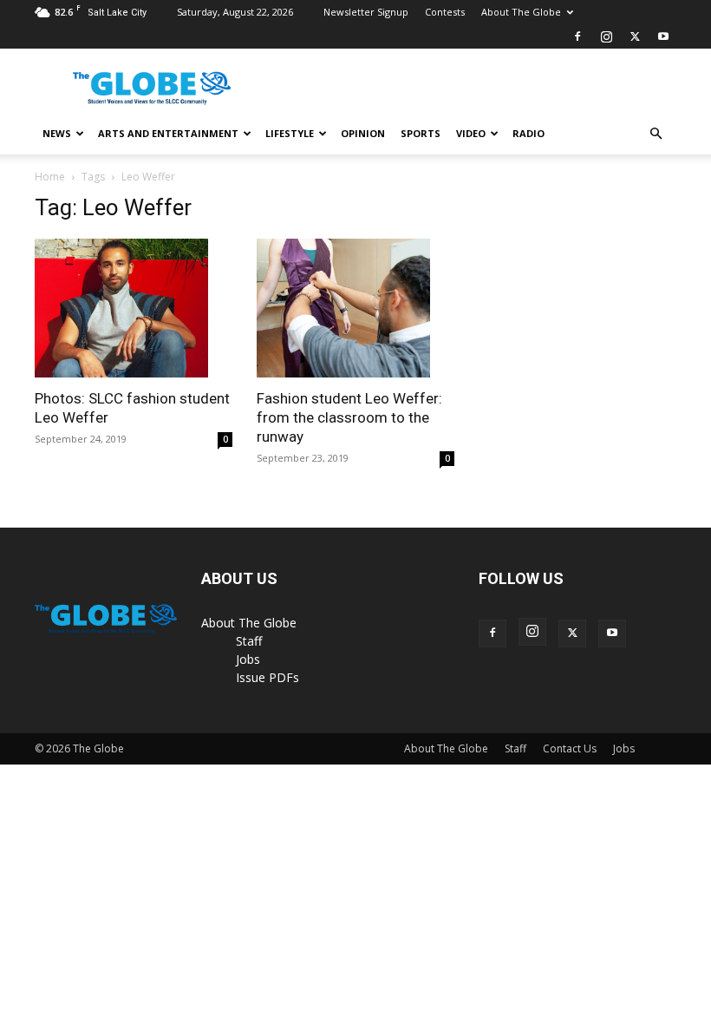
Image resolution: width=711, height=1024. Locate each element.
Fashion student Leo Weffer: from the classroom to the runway (349, 417)
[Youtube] (663, 36)
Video (471, 133)
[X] (635, 36)
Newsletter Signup (365, 11)
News (56, 133)
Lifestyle (289, 133)
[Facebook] (577, 36)
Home (50, 176)
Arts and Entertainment (168, 133)
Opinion (363, 133)
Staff (249, 641)
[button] (655, 134)
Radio (528, 133)
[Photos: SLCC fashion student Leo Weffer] (133, 308)
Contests (445, 11)
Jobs (248, 659)
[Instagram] (606, 36)
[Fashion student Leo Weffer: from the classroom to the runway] (355, 308)
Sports (420, 133)
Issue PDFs (267, 677)
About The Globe (521, 11)
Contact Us (570, 748)
